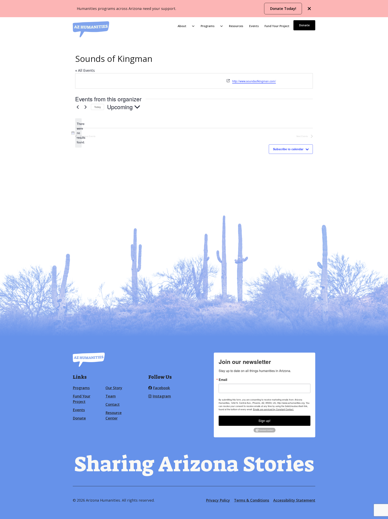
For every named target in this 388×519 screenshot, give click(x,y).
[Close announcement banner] (309, 8)
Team (110, 396)
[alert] (78, 133)
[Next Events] (85, 107)
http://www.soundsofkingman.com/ (254, 81)
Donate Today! (283, 8)
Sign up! (264, 420)
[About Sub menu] (193, 26)
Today (97, 107)
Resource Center (113, 415)
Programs (207, 26)
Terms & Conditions (251, 500)
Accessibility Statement (294, 500)
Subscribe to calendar (288, 149)
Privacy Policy (218, 500)
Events (254, 26)
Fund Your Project (277, 26)
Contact (112, 404)
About (182, 26)
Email (223, 379)
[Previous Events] (77, 107)
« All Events (85, 70)
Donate (304, 25)
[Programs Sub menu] (221, 26)
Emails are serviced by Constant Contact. (273, 409)
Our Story (113, 387)
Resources (236, 26)
